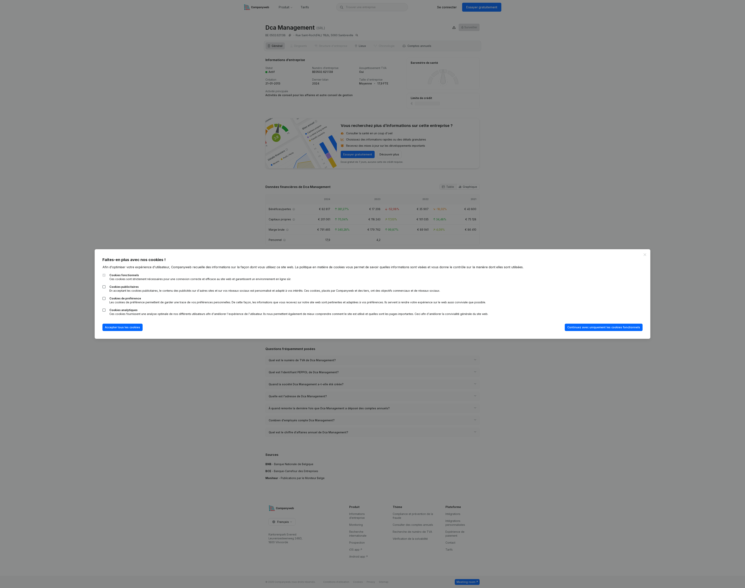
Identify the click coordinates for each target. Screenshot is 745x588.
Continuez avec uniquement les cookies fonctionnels (603, 327)
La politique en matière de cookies (320, 267)
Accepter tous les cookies (122, 327)
